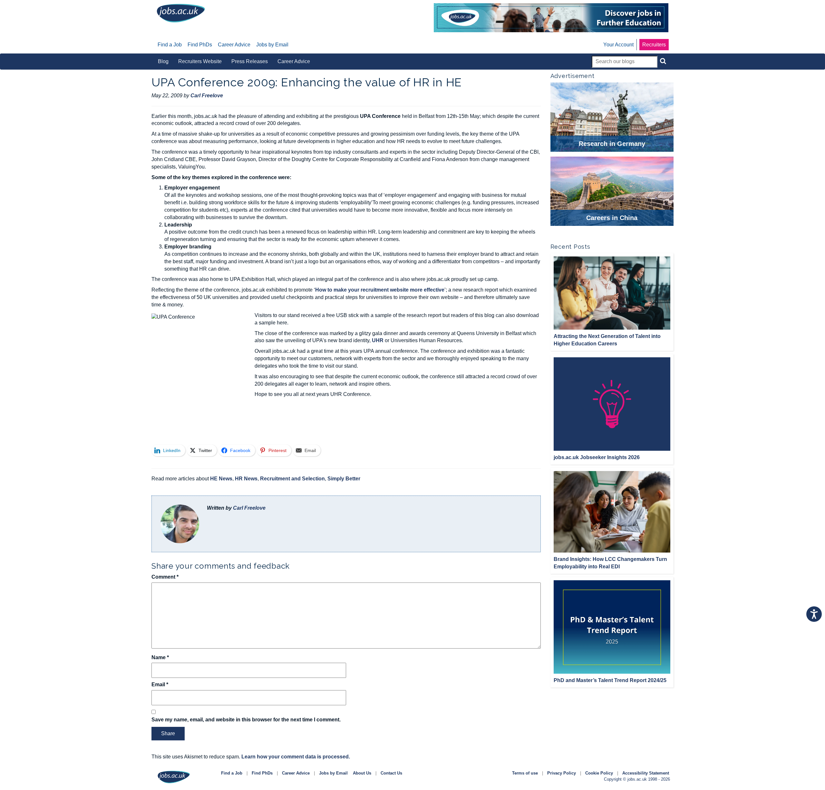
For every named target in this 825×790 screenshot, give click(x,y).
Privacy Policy (561, 773)
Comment (165, 577)
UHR (377, 340)
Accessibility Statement (645, 773)
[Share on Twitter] (128, 138)
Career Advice (296, 773)
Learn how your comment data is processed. (295, 756)
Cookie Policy (599, 773)
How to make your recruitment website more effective (379, 290)
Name (160, 657)
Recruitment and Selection (292, 478)
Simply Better (343, 478)
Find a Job (231, 773)
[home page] (181, 12)
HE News (221, 478)
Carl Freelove (249, 508)
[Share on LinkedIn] (128, 121)
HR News (246, 478)
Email (159, 684)
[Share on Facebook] (128, 154)
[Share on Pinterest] (128, 171)
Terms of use (525, 773)
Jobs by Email (333, 773)
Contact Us (391, 773)
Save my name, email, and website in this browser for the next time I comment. (246, 719)
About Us (362, 773)
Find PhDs (262, 773)
